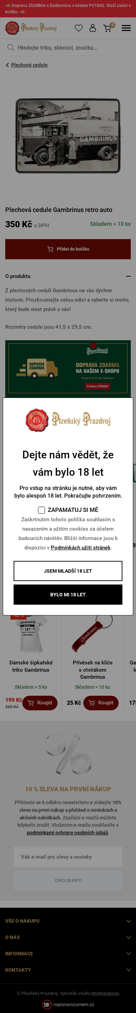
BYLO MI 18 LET (68, 594)
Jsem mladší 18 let (68, 571)
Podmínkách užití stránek (81, 548)
